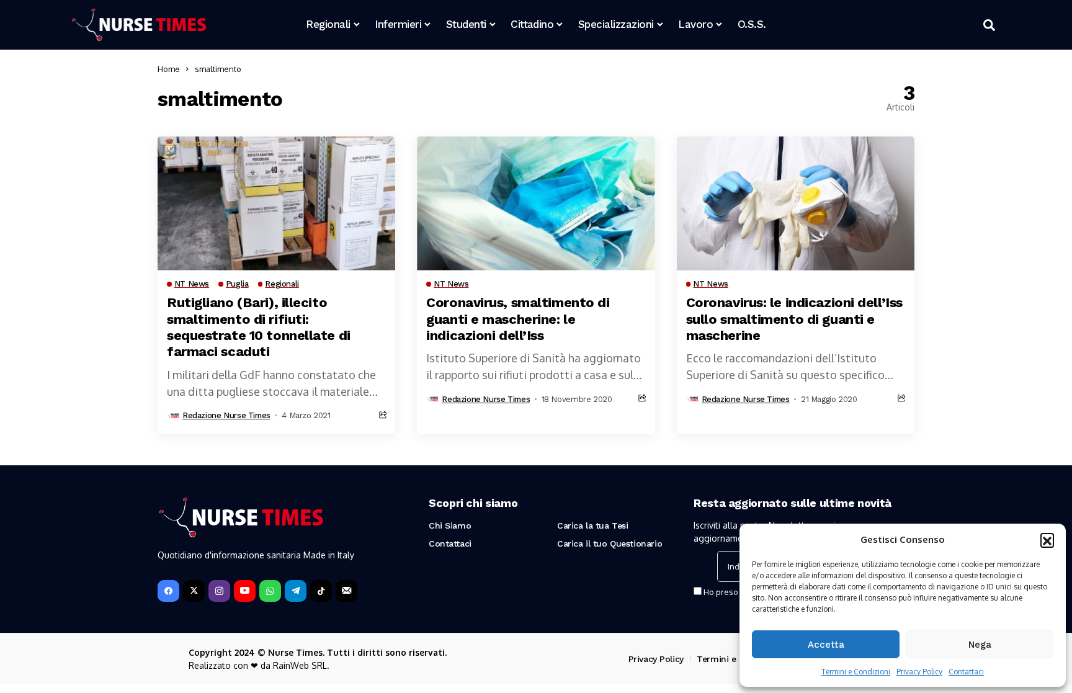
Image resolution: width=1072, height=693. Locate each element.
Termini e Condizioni (855, 671)
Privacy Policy (919, 671)
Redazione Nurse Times (226, 415)
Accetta (826, 644)
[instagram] (219, 591)
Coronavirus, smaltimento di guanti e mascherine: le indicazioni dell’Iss (517, 319)
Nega (979, 644)
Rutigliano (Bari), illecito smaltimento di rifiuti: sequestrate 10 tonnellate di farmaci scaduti (259, 327)
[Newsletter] (346, 591)
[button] (1047, 540)
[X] (194, 591)
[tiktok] (321, 591)
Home (169, 69)
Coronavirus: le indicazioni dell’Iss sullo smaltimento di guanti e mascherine (794, 319)
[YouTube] (245, 591)
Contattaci (966, 671)
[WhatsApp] (270, 591)
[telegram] (295, 591)
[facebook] (168, 591)
